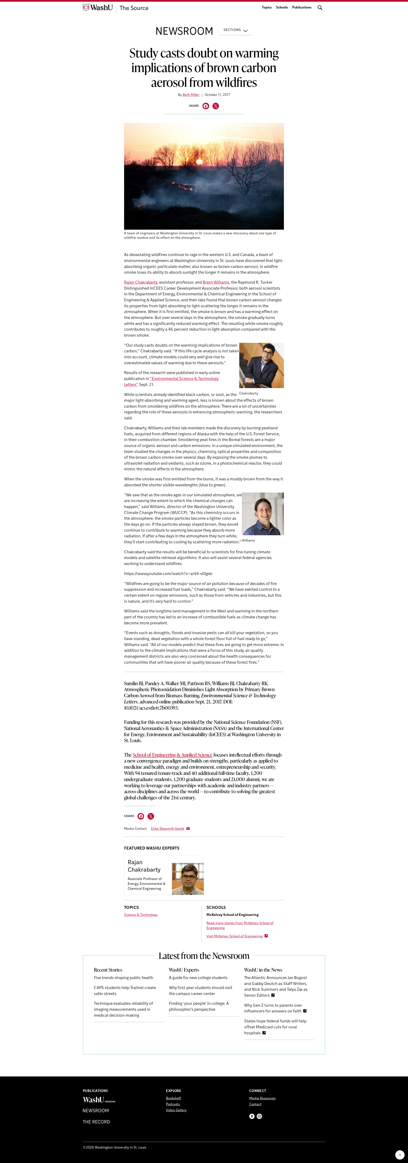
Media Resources (262, 1098)
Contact (255, 1104)
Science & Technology (141, 915)
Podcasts (173, 1104)
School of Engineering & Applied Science (172, 754)
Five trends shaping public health (123, 978)
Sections (232, 30)
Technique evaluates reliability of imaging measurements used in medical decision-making (123, 1010)
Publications (302, 7)
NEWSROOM (184, 32)
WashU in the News (263, 969)
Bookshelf (173, 1098)
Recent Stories (108, 969)
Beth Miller (191, 95)
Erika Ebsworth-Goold (167, 829)
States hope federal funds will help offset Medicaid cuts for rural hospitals (275, 1027)
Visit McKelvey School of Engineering (235, 936)
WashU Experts (184, 969)
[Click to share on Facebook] (206, 106)
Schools (282, 7)
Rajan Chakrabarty (140, 283)
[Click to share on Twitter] (215, 106)
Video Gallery (176, 1110)
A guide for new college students (198, 978)
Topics (267, 7)
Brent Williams (216, 283)
